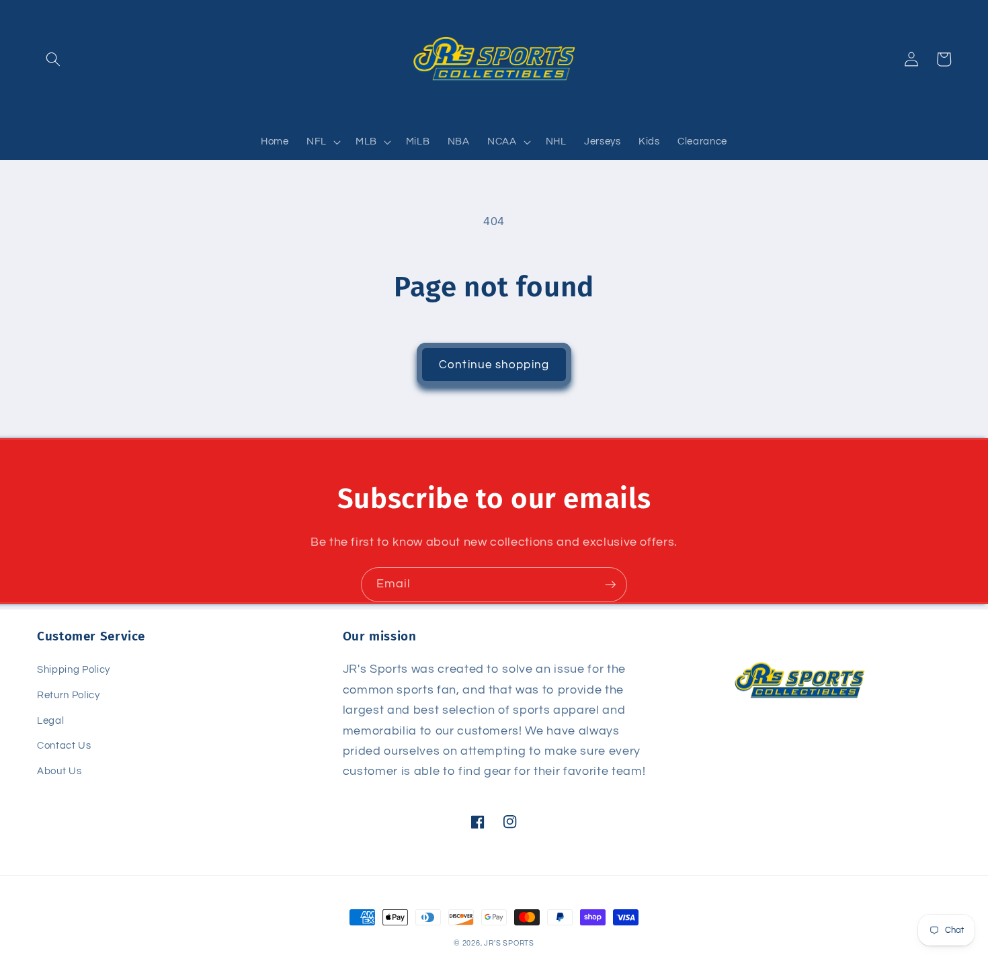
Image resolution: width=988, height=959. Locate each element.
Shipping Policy (73, 669)
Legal (50, 720)
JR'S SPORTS (509, 943)
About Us (59, 770)
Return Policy (68, 695)
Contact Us (64, 745)
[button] (53, 59)
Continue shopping (494, 364)
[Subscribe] (610, 584)
